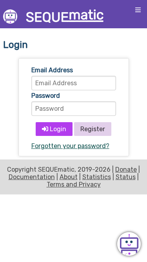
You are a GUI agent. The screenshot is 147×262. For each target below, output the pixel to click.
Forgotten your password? (70, 146)
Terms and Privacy (74, 184)
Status (126, 177)
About (69, 177)
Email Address (52, 70)
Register (92, 129)
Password (45, 95)
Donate (126, 169)
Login (57, 129)
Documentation (32, 177)
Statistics (96, 177)
